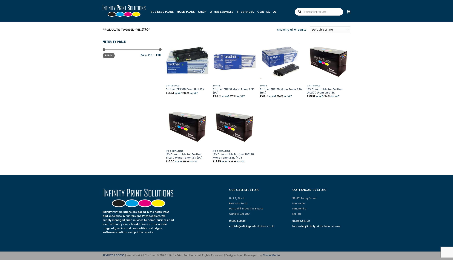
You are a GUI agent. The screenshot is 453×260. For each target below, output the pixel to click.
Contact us (267, 12)
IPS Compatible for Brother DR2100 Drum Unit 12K (325, 91)
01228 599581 (237, 221)
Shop (202, 12)
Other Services (221, 12)
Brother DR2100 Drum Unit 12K (185, 89)
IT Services (245, 12)
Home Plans (186, 12)
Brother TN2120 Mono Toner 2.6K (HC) (281, 91)
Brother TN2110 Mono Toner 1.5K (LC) (233, 91)
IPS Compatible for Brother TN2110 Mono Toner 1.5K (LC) (184, 156)
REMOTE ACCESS (113, 255)
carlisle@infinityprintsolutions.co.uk (251, 226)
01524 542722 (301, 221)
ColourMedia (271, 255)
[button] (348, 12)
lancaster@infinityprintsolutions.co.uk (316, 226)
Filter (108, 55)
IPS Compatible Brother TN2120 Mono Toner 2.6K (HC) (233, 156)
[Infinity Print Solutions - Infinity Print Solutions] (124, 11)
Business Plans (162, 12)
